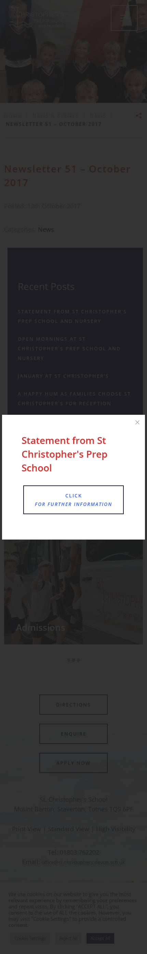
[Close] (137, 422)
